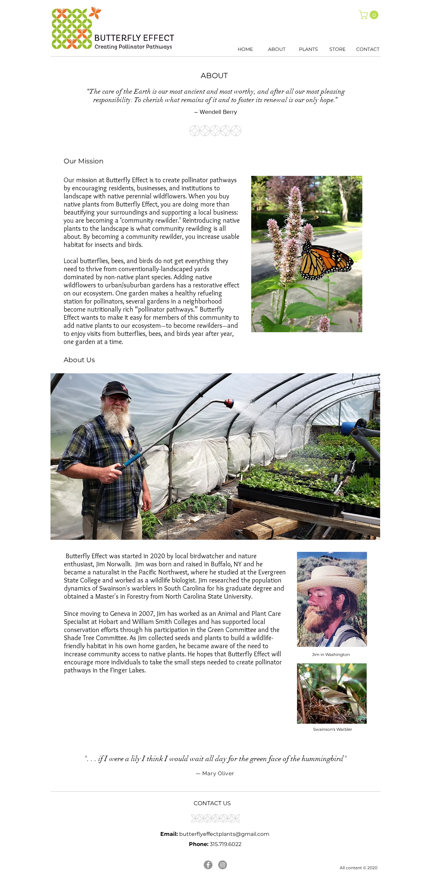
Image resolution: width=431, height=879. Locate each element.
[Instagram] (222, 864)
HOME (245, 49)
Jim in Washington (331, 654)
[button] (369, 14)
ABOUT (277, 49)
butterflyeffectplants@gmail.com (224, 834)
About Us (79, 360)
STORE (337, 49)
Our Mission (84, 161)
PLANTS (308, 49)
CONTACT (367, 49)
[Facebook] (208, 864)
